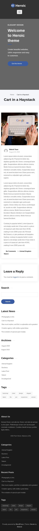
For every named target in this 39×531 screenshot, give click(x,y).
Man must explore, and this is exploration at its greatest (20, 324)
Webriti (19, 527)
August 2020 (6, 346)
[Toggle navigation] (19, 12)
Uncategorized (6, 378)
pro (16, 397)
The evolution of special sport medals (13, 332)
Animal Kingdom (25, 251)
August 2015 (5, 349)
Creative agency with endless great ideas (15, 328)
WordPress (20, 524)
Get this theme (17, 63)
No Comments (11, 251)
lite (11, 397)
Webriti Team (13, 149)
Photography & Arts (8, 317)
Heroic (32, 524)
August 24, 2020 (14, 152)
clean (13, 393)
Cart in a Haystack (23, 94)
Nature (6, 254)
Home (12, 94)
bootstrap (5, 393)
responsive (24, 397)
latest (4, 397)
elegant (29, 393)
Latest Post (5, 371)
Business (5, 367)
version (33, 397)
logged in (16, 277)
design (21, 393)
